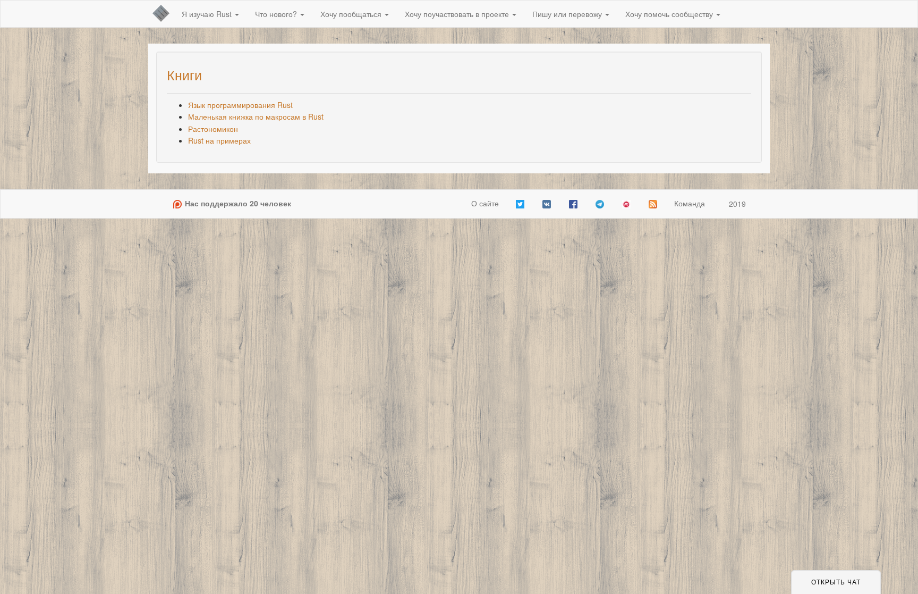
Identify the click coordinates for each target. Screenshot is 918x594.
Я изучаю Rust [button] (208, 14)
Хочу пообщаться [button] (352, 14)
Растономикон (213, 128)
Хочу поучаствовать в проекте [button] (458, 14)
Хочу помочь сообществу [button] (670, 14)
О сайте (485, 203)
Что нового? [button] (277, 14)
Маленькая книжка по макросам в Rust (256, 116)
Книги (184, 74)
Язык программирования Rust (240, 104)
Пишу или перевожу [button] (568, 14)
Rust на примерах (219, 140)
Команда (689, 203)
